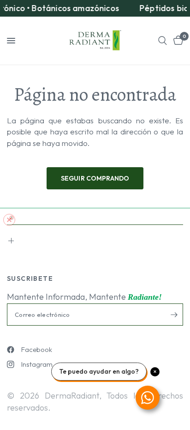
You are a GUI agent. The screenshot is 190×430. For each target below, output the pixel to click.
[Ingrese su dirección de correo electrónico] (174, 314)
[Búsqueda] (162, 41)
